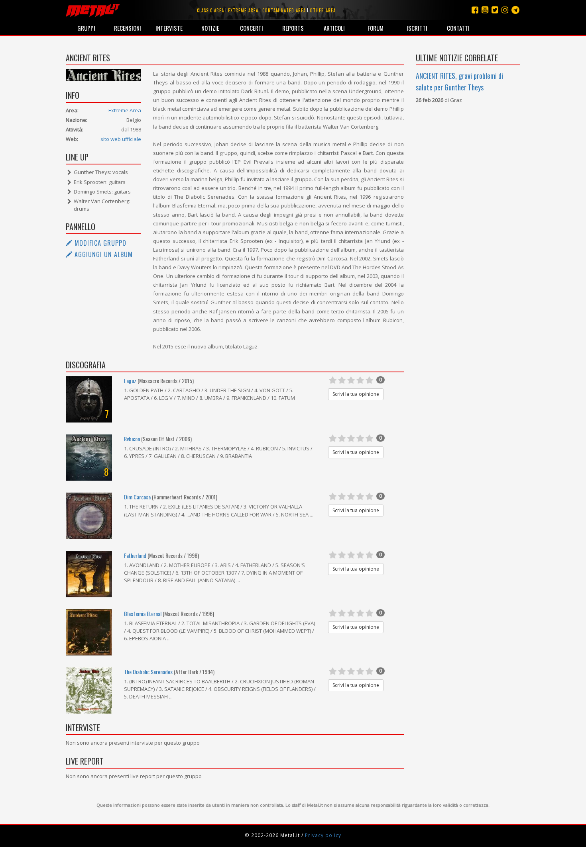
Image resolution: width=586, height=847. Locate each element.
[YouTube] (485, 9)
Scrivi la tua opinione (355, 394)
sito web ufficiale (120, 139)
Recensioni (127, 27)
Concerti (251, 27)
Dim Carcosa (137, 497)
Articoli (334, 27)
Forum (375, 27)
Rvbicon (132, 438)
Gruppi (86, 27)
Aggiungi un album (103, 254)
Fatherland (135, 555)
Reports (293, 27)
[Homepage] (93, 10)
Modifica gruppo (99, 243)
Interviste (169, 27)
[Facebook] (475, 9)
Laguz (130, 380)
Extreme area (243, 10)
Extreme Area (124, 110)
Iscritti (417, 27)
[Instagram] (515, 9)
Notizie (210, 27)
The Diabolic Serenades (148, 671)
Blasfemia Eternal (142, 613)
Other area (323, 10)
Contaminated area (284, 10)
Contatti (458, 27)
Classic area (210, 10)
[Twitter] (495, 9)
